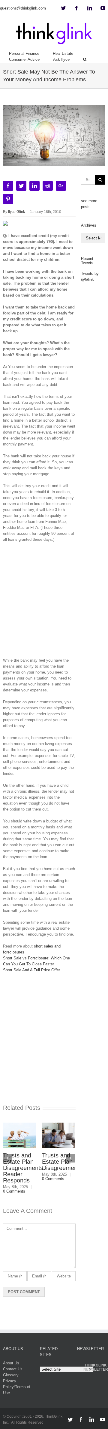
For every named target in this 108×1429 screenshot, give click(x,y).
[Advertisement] (54, 602)
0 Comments (47, 1178)
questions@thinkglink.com (23, 8)
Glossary (11, 1375)
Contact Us (12, 1369)
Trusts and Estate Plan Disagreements (56, 1161)
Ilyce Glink (16, 212)
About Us (11, 1363)
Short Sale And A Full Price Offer (31, 970)
